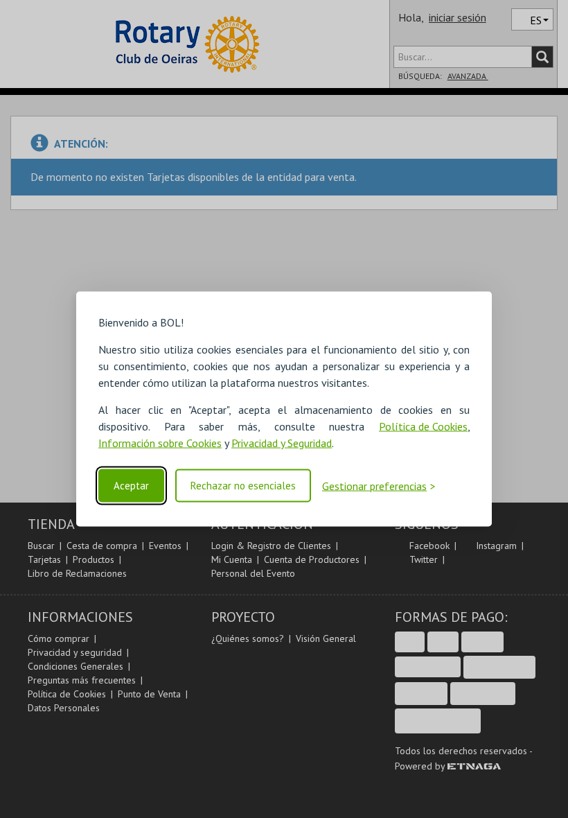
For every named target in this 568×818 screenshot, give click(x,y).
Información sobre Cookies (160, 443)
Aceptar (131, 485)
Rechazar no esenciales (243, 485)
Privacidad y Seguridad (281, 443)
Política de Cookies (423, 426)
